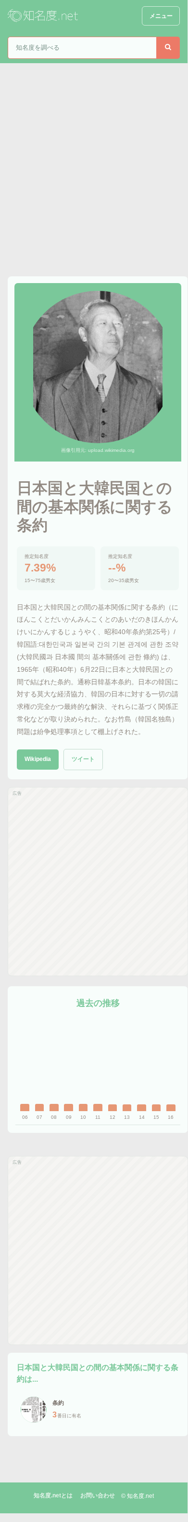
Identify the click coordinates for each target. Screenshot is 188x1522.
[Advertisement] (94, 162)
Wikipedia (38, 759)
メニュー (161, 16)
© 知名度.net (137, 1496)
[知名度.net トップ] (44, 16)
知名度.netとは (53, 1495)
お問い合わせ (97, 1495)
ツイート (83, 759)
